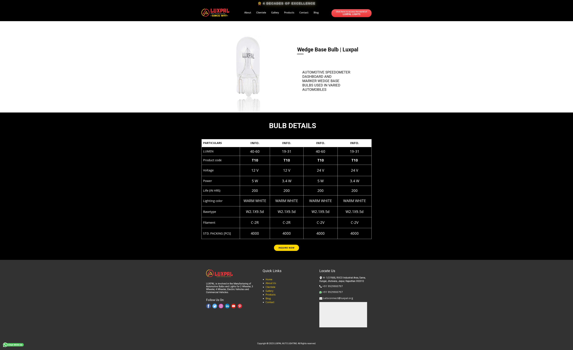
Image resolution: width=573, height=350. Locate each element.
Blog (316, 12)
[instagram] (221, 306)
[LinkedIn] (227, 306)
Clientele (261, 12)
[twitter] (214, 306)
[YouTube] (233, 306)
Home (269, 279)
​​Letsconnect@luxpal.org (337, 298)
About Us (271, 283)
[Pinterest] (239, 306)
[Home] (215, 12)
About (247, 12)
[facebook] (208, 306)
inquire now (286, 247)
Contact (303, 12)
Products (289, 12)
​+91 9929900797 (332, 286)
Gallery (275, 12)
